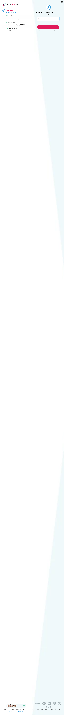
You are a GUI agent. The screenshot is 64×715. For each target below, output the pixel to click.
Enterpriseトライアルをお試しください (15, 711)
